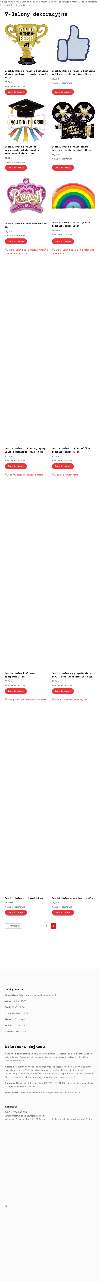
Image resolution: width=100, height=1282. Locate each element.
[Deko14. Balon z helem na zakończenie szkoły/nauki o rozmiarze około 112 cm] (26, 120)
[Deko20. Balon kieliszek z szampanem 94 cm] (26, 570)
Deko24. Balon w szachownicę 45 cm (73, 898)
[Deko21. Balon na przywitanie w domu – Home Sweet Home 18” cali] (73, 570)
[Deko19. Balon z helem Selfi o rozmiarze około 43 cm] (73, 346)
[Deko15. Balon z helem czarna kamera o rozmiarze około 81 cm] (73, 120)
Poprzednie (15, 926)
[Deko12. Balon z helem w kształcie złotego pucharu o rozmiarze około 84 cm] (26, 44)
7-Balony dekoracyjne (15, 86)
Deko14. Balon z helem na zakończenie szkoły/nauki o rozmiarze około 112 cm (22, 150)
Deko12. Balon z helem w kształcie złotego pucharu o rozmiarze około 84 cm (26, 74)
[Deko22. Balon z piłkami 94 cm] (26, 795)
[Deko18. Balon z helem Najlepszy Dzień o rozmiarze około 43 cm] (26, 346)
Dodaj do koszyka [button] (16, 92)
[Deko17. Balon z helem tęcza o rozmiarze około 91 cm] (73, 196)
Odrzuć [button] (26, 5)
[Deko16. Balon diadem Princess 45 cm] (26, 197)
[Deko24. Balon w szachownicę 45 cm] (73, 795)
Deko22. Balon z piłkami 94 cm (24, 898)
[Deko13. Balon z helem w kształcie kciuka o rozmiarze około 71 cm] (73, 44)
